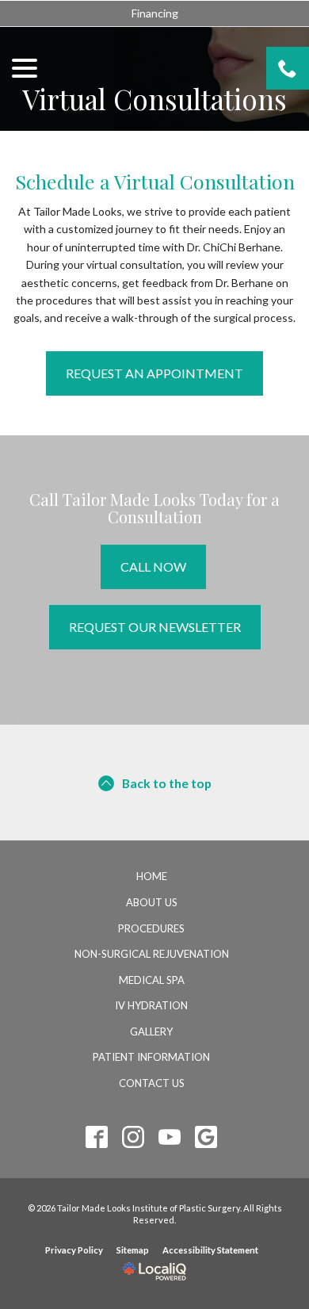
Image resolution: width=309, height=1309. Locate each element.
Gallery (151, 1031)
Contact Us (152, 1083)
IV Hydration (151, 1005)
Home (151, 876)
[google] (206, 1137)
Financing (155, 13)
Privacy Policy (74, 1250)
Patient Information (151, 1057)
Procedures (151, 928)
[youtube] (170, 1137)
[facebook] (97, 1137)
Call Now (153, 566)
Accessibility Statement (210, 1250)
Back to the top (167, 782)
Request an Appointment (154, 373)
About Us (151, 902)
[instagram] (133, 1137)
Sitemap (132, 1250)
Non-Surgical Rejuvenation (151, 953)
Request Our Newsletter (155, 626)
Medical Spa (152, 980)
